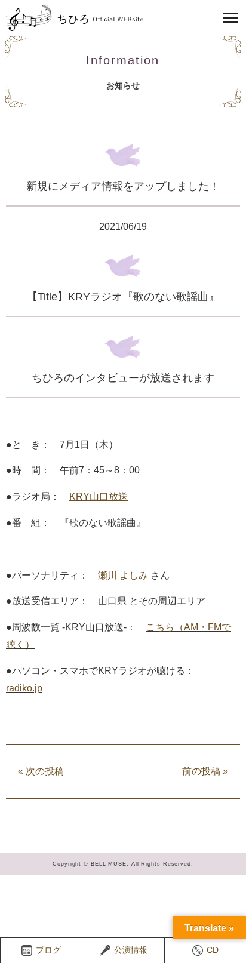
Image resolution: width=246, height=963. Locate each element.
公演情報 (130, 950)
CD (213, 950)
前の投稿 (205, 771)
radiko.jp (24, 688)
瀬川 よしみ (123, 575)
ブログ (48, 950)
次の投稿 (41, 771)
